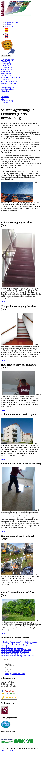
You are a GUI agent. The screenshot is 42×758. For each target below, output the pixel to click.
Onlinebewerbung (7, 101)
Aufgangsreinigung (7, 60)
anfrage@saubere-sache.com (15, 674)
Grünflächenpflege (7, 89)
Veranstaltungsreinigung (9, 81)
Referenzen (5, 97)
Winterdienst (5, 91)
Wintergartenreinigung (8, 83)
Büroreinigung (6, 64)
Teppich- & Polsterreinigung (10, 77)
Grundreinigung (6, 67)
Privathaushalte (6, 75)
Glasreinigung (5, 65)
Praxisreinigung (6, 73)
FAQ (2, 99)
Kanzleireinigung (7, 69)
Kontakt (8, 24)
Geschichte (4, 103)
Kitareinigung (5, 71)
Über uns (4, 95)
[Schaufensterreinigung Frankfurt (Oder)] (20, 656)
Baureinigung (5, 62)
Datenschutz (9, 26)
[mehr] (3, 302)
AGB (11, 750)
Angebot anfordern (11, 23)
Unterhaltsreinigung (7, 79)
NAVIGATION (6, 56)
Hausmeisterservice (7, 87)
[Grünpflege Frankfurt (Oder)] (11, 642)
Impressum (4, 750)
